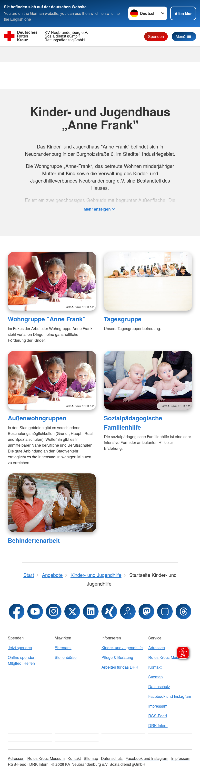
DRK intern (158, 725)
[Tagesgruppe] (148, 281)
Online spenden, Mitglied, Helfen (22, 660)
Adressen (16, 758)
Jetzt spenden (20, 647)
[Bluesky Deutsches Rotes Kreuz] (165, 611)
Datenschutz (159, 686)
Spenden (156, 36)
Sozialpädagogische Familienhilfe (133, 422)
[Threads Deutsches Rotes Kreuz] (183, 611)
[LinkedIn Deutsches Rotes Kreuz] (91, 611)
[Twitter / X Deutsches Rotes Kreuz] (72, 611)
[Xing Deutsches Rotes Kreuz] (109, 611)
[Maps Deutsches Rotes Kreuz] (128, 611)
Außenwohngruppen (37, 418)
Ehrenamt (63, 647)
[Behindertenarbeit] (52, 502)
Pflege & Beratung (117, 657)
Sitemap (155, 677)
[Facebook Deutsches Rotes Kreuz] (16, 611)
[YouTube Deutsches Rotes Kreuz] (35, 611)
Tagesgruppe (122, 318)
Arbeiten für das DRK (119, 667)
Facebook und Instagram (169, 696)
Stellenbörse (66, 657)
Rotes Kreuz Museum (46, 758)
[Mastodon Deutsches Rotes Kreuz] (146, 611)
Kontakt (154, 667)
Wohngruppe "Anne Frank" (47, 318)
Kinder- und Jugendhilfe (122, 647)
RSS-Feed (157, 716)
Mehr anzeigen (97, 209)
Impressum (157, 706)
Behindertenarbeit (34, 540)
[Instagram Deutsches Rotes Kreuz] (53, 611)
